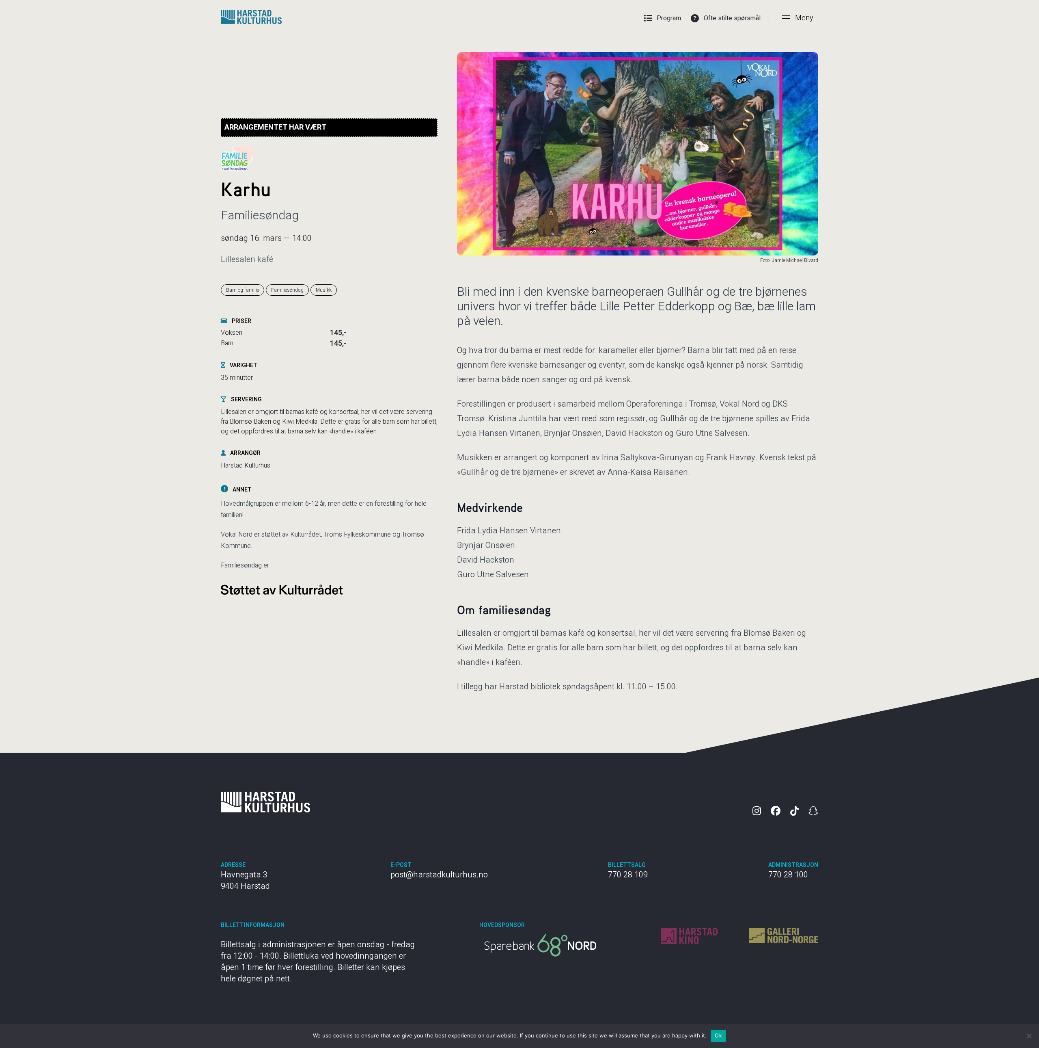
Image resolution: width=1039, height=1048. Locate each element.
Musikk (324, 290)
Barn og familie (242, 290)
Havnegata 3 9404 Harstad (245, 880)
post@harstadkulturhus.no (439, 875)
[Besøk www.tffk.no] (540, 945)
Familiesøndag (287, 290)
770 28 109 (628, 875)
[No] (1029, 1036)
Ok (718, 1035)
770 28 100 (788, 875)
